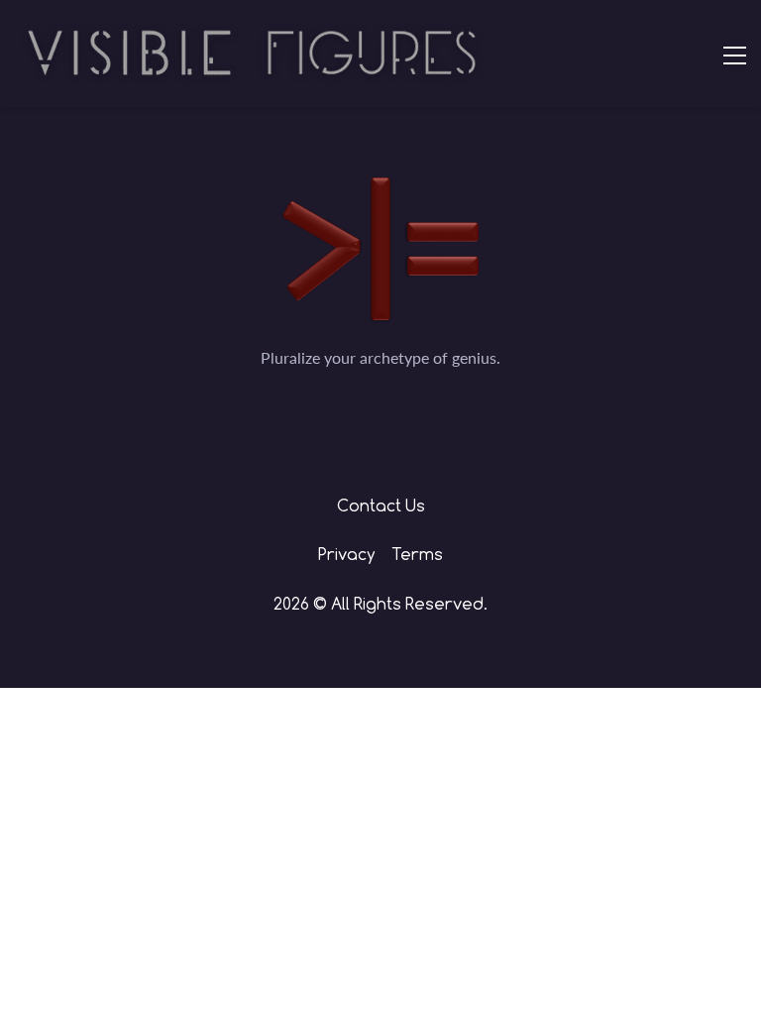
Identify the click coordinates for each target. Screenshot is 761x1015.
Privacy (349, 554)
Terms (417, 554)
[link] (380, 189)
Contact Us (381, 505)
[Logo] (252, 53)
